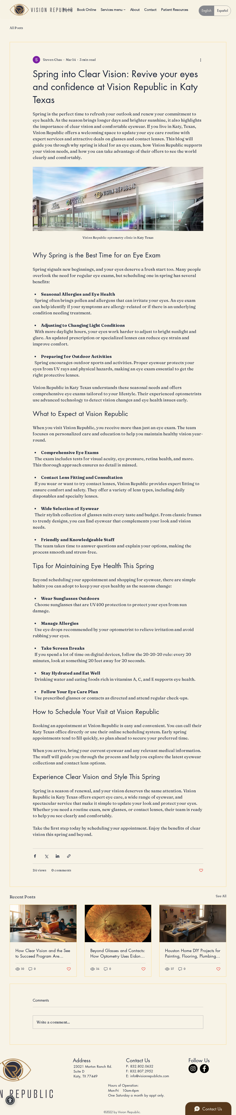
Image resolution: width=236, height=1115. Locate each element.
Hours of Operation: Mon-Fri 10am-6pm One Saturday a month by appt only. (137, 1090)
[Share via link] (69, 856)
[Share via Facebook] (35, 856)
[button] (174, 9)
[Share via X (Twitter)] (46, 856)
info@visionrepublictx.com (149, 1076)
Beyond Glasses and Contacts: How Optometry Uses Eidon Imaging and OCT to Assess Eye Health (117, 953)
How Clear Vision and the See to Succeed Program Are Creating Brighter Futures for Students (42, 953)
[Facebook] (204, 1068)
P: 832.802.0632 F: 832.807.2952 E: (139, 1071)
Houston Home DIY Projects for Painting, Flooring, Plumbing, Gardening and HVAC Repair (192, 953)
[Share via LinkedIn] (57, 856)
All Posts (16, 28)
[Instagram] (193, 1068)
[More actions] (200, 59)
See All (221, 896)
